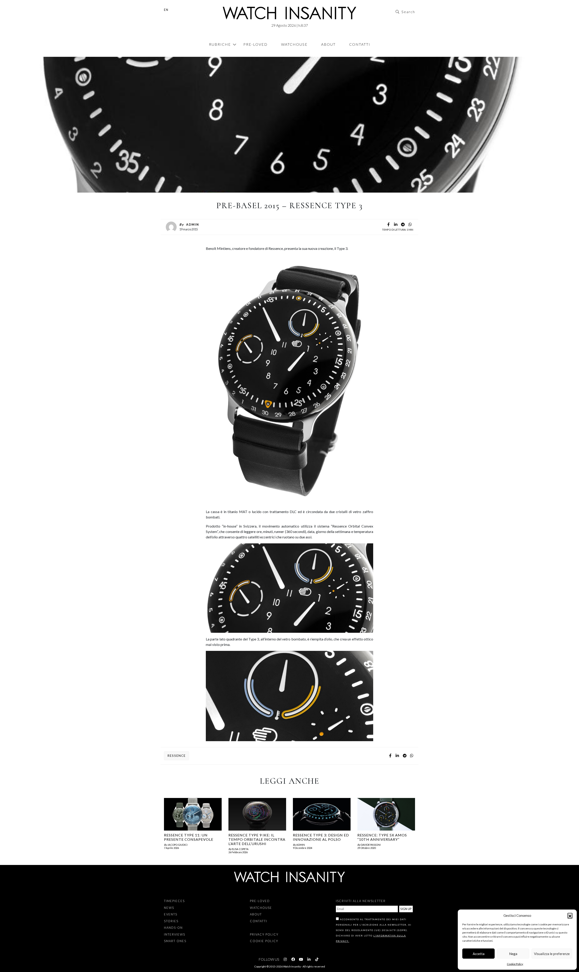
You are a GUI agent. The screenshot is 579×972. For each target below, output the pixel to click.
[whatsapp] (410, 225)
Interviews (174, 934)
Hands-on (173, 927)
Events (170, 914)
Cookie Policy (515, 964)
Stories (171, 921)
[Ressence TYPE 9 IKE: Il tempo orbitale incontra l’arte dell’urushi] (257, 814)
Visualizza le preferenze (552, 954)
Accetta (478, 954)
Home (165, 54)
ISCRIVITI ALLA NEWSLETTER (361, 901)
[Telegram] (403, 225)
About (328, 44)
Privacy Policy (264, 934)
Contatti (359, 44)
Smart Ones (175, 941)
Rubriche (220, 44)
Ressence (176, 755)
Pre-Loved (255, 44)
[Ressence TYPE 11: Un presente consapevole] (193, 814)
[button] (570, 915)
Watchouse (294, 44)
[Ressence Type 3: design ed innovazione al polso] (322, 814)
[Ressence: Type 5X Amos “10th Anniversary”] (386, 814)
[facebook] (388, 225)
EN (166, 10)
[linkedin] (395, 225)
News (171, 54)
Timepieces (174, 901)
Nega (513, 954)
